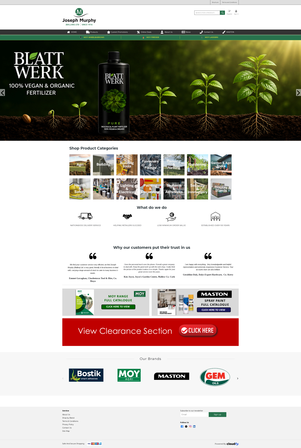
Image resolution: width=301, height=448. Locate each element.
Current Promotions (119, 32)
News (188, 32)
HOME (74, 32)
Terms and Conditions (229, 2)
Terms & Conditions (70, 421)
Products (94, 32)
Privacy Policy (68, 424)
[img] (182, 426)
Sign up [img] (217, 414)
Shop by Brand (68, 418)
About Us (168, 32)
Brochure (215, 2)
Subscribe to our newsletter (191, 411)
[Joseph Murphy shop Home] (79, 25)
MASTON (230, 32)
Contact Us (208, 32)
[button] (222, 13)
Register (229, 14)
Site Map (66, 431)
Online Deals (146, 32)
